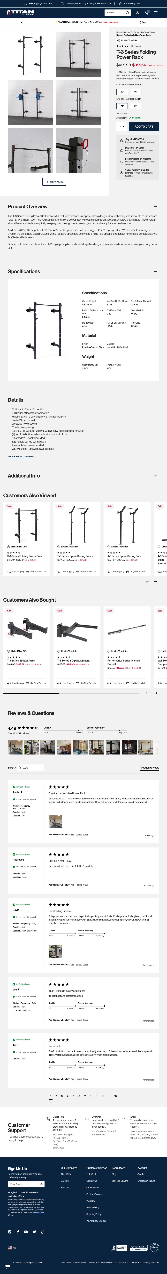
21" (122, 106)
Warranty (90, 1201)
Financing (65, 1187)
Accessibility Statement (149, 1262)
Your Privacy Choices (96, 1221)
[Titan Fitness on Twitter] (34, 1232)
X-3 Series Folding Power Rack (24, 556)
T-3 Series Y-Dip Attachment (73, 660)
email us (147, 1120)
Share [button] (85, 835)
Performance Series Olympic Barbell (123, 662)
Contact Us (91, 1181)
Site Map (133, 1262)
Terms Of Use (66, 1262)
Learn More (150, 142)
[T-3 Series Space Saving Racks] (76, 525)
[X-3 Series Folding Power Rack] (26, 525)
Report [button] (79, 835)
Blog (114, 1174)
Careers (65, 1181)
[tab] (149, 768)
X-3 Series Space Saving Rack (124, 556)
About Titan (66, 1174)
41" (135, 106)
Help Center (92, 1174)
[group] (25, 728)
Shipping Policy (93, 1214)
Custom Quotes (94, 1194)
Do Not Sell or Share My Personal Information (108, 1262)
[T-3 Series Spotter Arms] (26, 630)
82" (122, 91)
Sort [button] (10, 767)
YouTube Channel (120, 1181)
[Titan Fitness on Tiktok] (43, 1232)
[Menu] (156, 12)
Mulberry (129, 175)
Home (118, 32)
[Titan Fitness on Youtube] (26, 1232)
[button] (146, 12)
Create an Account (146, 1181)
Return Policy (92, 1207)
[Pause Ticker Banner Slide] (143, 22)
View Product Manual (21, 456)
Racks (126, 32)
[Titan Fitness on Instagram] (10, 1232)
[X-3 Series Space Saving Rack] (127, 525)
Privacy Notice (81, 1262)
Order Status (92, 1187)
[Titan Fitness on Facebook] (18, 1232)
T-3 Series (135, 32)
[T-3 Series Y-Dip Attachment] (76, 630)
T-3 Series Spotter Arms (21, 660)
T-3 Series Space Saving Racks (75, 556)
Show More (56, 182)
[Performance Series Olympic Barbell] (127, 630)
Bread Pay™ (134, 153)
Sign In (140, 1174)
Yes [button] (72, 835)
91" (135, 91)
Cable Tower (87, 22)
